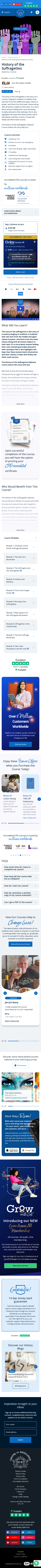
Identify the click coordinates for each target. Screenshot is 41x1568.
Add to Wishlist (9, 87)
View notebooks (29, 818)
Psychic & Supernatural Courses (16, 1098)
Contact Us (20, 1492)
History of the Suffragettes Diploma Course (17, 60)
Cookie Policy (20, 1554)
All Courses (21, 1065)
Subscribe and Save (20, 1266)
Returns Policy (20, 1474)
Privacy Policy (20, 1476)
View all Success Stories (20, 944)
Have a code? (29, 278)
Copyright (20, 1551)
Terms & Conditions (20, 1479)
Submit (20, 1440)
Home (3, 57)
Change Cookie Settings (20, 1497)
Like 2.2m (7, 4)
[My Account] (37, 12)
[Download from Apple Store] (12, 1150)
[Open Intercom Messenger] (36, 1563)
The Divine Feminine (13, 1093)
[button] (20, 28)
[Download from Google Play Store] (28, 1150)
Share (16, 92)
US (22, 1504)
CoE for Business (20, 1489)
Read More (20, 404)
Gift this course (18, 278)
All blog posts (20, 1386)
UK (19, 1504)
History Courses (13, 57)
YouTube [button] (18, 4)
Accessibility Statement (20, 1481)
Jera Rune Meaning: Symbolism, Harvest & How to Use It (21, 1375)
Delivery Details (20, 1471)
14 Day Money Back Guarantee (20, 284)
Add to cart (20, 272)
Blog (20, 1494)
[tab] (11, 855)
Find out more (20, 744)
